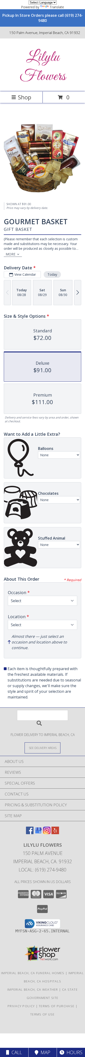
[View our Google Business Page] (38, 832)
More (10, 254)
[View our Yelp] (55, 832)
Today (52, 274)
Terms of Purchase (56, 1006)
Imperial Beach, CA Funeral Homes (32, 973)
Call (15, 1052)
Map (44, 1052)
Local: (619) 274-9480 (42, 870)
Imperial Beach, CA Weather (32, 989)
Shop (24, 97)
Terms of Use (42, 1014)
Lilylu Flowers (43, 67)
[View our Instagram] (47, 832)
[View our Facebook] (30, 832)
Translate (57, 7)
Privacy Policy (21, 1006)
